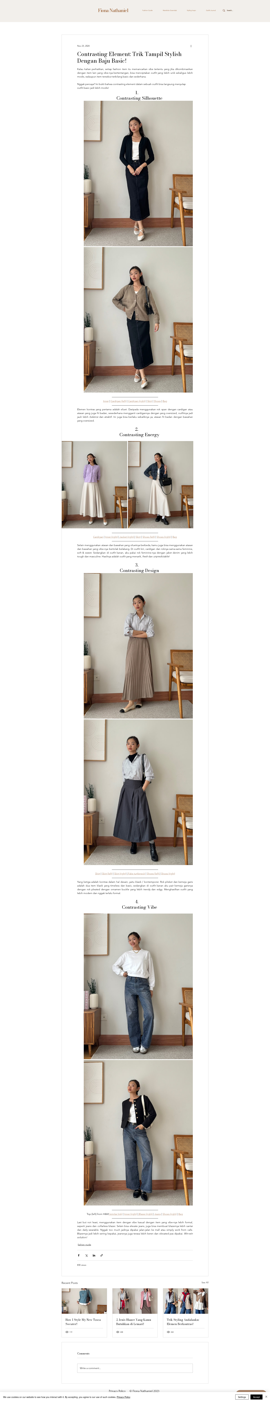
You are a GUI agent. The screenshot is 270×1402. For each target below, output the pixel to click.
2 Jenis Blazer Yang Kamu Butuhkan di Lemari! (133, 1322)
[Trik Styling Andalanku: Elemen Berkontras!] (185, 1301)
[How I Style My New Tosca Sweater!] (84, 1301)
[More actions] (191, 46)
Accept (256, 1397)
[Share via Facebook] (78, 1255)
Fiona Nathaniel (113, 10)
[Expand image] (138, 173)
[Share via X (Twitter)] (86, 1255)
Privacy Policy (117, 1391)
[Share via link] (101, 1255)
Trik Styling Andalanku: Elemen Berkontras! (183, 1322)
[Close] (266, 1396)
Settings (242, 1397)
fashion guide (84, 1244)
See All (205, 1282)
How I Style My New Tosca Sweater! (83, 1322)
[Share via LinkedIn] (93, 1255)
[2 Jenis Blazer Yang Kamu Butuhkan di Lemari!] (135, 1301)
